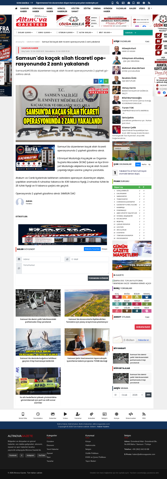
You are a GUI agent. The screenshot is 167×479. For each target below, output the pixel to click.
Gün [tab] (138, 164)
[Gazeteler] (138, 3)
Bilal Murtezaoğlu (132, 97)
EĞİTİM (87, 8)
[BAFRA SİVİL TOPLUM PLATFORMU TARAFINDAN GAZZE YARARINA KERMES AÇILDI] (131, 282)
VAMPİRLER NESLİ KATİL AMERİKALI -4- (135, 111)
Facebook (12, 455)
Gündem (50, 441)
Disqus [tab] (104, 249)
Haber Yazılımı (103, 426)
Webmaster (131, 418)
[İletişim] (123, 3)
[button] (150, 8)
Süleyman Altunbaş (133, 58)
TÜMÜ (147, 42)
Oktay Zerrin (129, 87)
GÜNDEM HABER (108, 10)
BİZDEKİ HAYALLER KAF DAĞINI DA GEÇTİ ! (135, 92)
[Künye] (143, 3)
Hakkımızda (90, 445)
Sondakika (38, 418)
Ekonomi (50, 445)
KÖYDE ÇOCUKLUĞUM (131, 71)
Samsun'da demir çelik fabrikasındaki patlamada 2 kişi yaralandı (67, 3)
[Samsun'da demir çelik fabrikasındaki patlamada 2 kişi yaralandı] (121, 358)
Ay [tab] (149, 164)
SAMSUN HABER (24, 10)
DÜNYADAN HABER (38, 10)
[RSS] (149, 3)
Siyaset (50, 453)
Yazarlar (78, 418)
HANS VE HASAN (128, 51)
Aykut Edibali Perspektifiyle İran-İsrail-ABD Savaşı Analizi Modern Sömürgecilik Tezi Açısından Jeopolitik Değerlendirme (130, 134)
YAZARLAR (121, 8)
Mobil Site (23, 418)
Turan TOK (128, 107)
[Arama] (117, 3)
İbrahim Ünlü (129, 78)
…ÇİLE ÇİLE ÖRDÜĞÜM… (131, 61)
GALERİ (132, 8)
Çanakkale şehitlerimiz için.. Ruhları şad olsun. (136, 121)
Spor (49, 457)
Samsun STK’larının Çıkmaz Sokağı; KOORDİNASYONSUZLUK (136, 102)
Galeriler (52, 418)
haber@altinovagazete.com (143, 454)
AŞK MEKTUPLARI (128, 81)
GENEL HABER (50, 10)
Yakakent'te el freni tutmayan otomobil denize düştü (130, 173)
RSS (144, 418)
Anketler (91, 418)
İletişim (105, 418)
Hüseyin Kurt (129, 48)
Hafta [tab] (144, 164)
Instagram (30, 455)
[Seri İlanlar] (133, 3)
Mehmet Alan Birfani (133, 68)
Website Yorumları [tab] (92, 249)
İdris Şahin (128, 117)
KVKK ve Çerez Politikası (95, 457)
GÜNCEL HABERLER (62, 10)
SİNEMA (97, 8)
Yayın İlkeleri (90, 461)
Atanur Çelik (129, 127)
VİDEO (142, 8)
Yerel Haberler (53, 449)
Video (65, 418)
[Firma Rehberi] (128, 3)
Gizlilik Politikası (92, 453)
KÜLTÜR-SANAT (75, 10)
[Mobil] (113, 3)
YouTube (42, 455)
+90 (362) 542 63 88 (140, 449)
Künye (116, 418)
